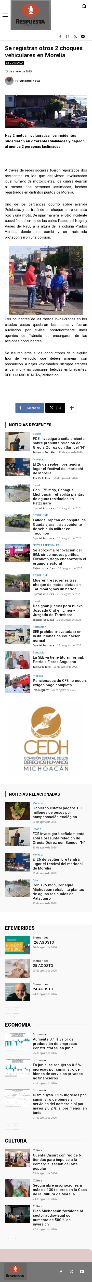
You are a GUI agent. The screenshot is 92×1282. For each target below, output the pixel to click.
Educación (39, 626)
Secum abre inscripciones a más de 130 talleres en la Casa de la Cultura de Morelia (60, 1189)
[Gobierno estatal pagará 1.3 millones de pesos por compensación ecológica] (17, 811)
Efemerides (40, 937)
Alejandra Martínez (44, 568)
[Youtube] (83, 37)
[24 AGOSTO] (17, 992)
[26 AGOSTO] (17, 945)
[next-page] (16, 1010)
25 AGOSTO (43, 965)
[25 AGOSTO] (17, 968)
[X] (75, 37)
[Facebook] (60, 37)
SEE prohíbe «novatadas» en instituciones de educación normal (57, 636)
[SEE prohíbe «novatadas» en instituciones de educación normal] (17, 634)
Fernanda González (44, 452)
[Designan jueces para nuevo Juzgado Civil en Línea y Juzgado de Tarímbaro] (17, 609)
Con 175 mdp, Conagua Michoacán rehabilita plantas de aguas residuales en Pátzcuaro (58, 496)
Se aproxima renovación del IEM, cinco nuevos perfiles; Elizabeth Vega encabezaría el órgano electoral (59, 557)
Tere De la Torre (42, 478)
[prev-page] (8, 1010)
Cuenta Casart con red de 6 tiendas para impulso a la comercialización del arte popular (57, 1162)
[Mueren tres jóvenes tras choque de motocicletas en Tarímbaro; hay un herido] (17, 583)
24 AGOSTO (43, 989)
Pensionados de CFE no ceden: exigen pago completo (60, 682)
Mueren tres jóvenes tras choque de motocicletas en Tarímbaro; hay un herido (57, 584)
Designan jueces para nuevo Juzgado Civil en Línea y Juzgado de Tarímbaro (58, 610)
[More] (71, 408)
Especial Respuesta (43, 508)
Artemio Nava (30, 80)
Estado (37, 433)
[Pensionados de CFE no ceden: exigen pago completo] (17, 683)
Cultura (37, 1150)
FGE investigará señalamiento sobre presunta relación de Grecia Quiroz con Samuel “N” (59, 443)
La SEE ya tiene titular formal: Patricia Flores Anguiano (58, 659)
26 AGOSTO (43, 942)
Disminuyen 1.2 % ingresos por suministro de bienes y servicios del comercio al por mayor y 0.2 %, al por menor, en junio (60, 1104)
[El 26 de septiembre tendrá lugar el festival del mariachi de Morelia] (17, 467)
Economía (39, 1034)
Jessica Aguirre (41, 690)
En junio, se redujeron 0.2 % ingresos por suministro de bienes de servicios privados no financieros (58, 1071)
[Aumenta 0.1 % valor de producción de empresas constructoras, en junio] (17, 1042)
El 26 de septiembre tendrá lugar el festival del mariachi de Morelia (58, 468)
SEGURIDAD (14, 62)
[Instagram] (68, 37)
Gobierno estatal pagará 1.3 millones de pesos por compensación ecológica (57, 812)
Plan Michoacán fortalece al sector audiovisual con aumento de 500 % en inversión (58, 1217)
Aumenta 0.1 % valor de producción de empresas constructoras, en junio (55, 1043)
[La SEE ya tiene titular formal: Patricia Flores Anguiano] (17, 660)
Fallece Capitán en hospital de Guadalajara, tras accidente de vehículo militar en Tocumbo (59, 527)
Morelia (38, 459)
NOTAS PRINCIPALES (46, 545)
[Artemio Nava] (10, 81)
